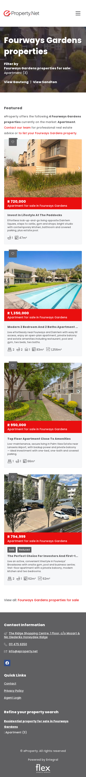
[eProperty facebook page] (7, 663)
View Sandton (45, 82)
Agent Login (12, 698)
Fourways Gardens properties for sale (37, 68)
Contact (10, 684)
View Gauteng (16, 82)
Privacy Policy (14, 691)
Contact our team (17, 128)
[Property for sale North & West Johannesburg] (21, 13)
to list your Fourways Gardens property (47, 133)
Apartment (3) (16, 73)
